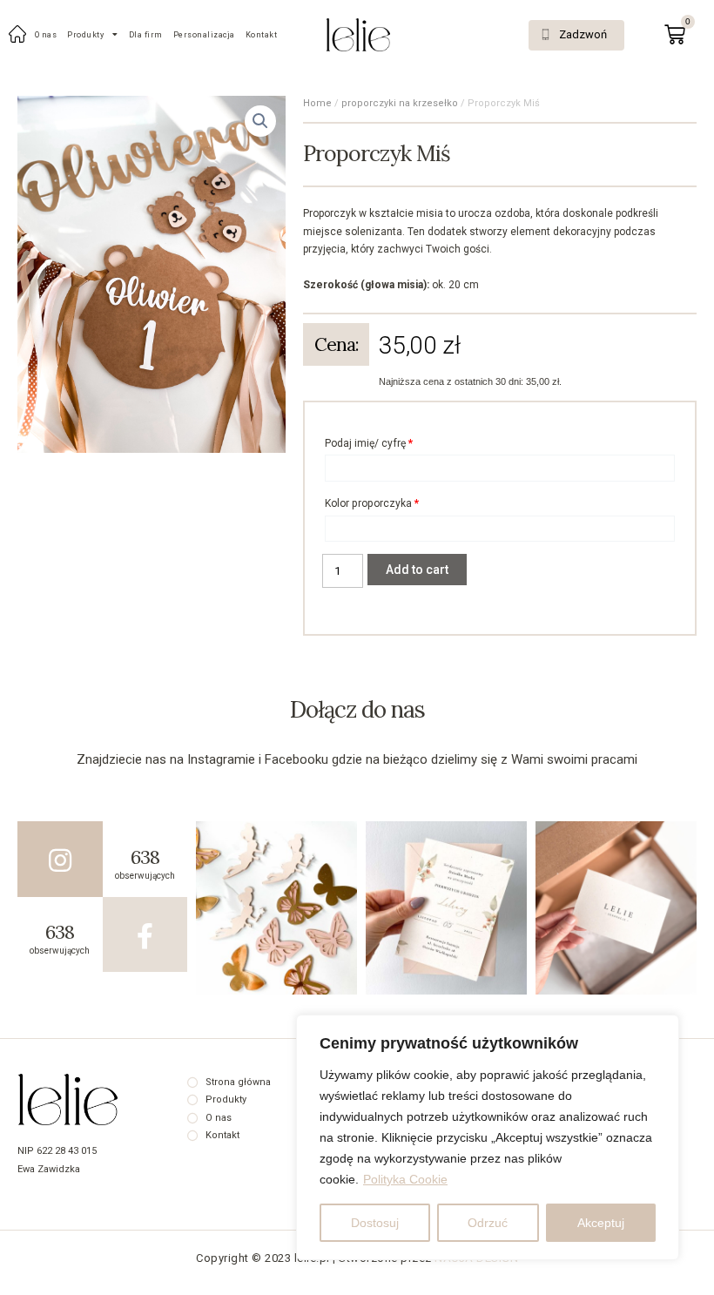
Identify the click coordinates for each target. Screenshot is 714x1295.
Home (317, 103)
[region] (487, 1137)
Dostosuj (375, 1223)
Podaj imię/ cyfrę (369, 443)
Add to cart (417, 570)
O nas (46, 34)
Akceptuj (600, 1223)
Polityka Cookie (405, 1179)
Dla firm (146, 34)
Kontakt (262, 34)
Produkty (85, 34)
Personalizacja (204, 34)
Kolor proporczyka (372, 503)
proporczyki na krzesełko (399, 103)
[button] (576, 35)
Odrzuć (488, 1223)
